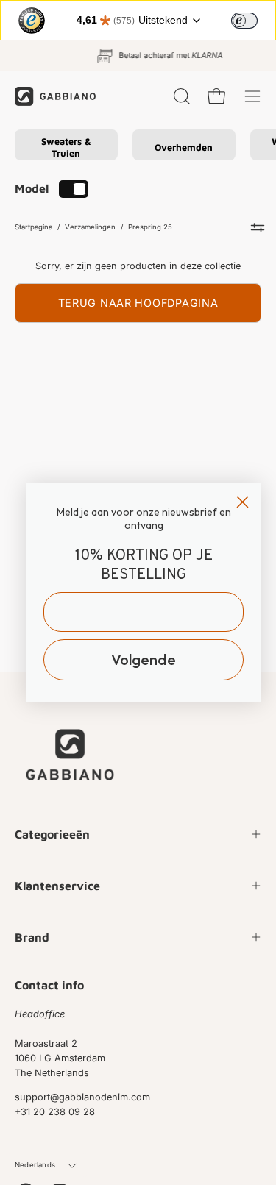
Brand (32, 937)
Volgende (143, 659)
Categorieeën (52, 834)
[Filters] (258, 227)
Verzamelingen (90, 227)
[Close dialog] (242, 502)
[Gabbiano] (55, 96)
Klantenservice (57, 885)
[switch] (244, 21)
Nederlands (35, 1165)
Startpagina (33, 227)
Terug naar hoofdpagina (138, 302)
